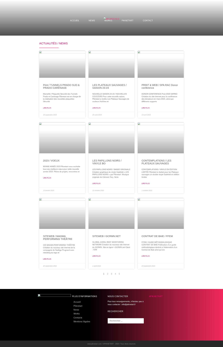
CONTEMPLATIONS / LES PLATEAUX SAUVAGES (156, 162)
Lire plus (47, 108)
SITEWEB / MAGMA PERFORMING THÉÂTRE (57, 237)
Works (77, 314)
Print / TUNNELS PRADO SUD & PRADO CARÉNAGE (61, 86)
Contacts (78, 318)
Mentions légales (82, 321)
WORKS (108, 20)
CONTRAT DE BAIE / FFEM (157, 236)
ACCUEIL (74, 20)
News (76, 310)
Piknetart (78, 306)
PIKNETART (127, 20)
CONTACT (148, 20)
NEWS (92, 20)
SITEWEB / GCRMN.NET (106, 236)
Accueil (77, 302)
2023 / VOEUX (51, 160)
